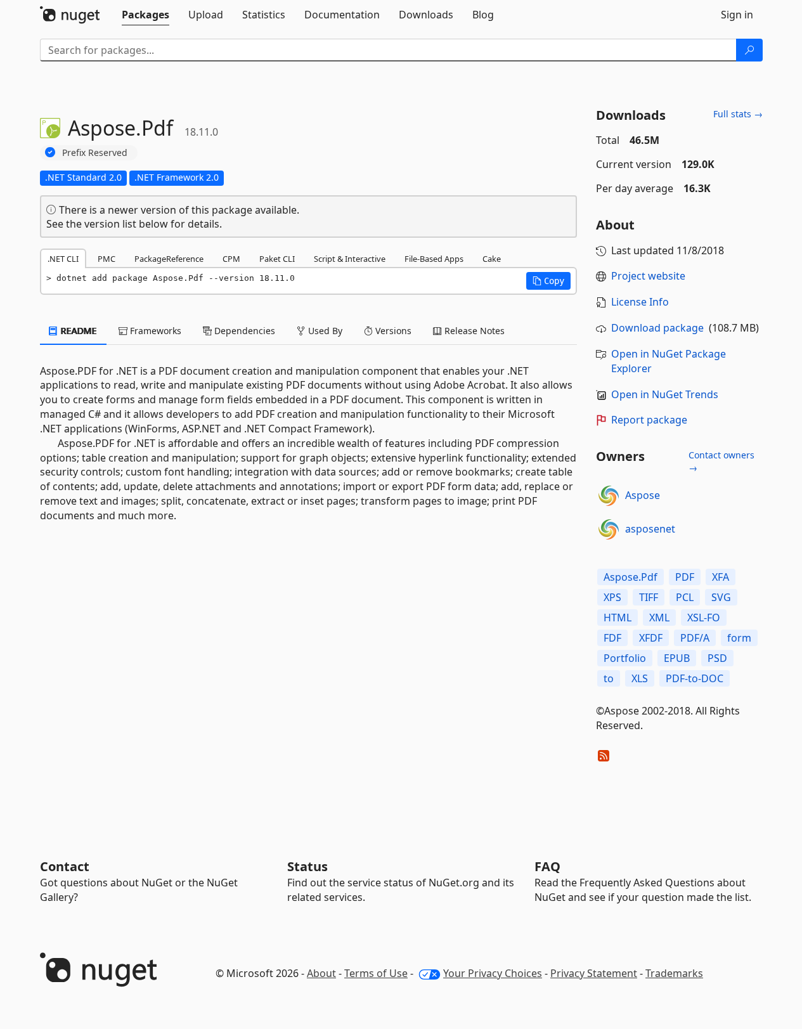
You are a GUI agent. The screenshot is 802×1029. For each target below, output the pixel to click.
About (321, 973)
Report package (649, 420)
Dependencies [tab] (243, 331)
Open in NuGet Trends (664, 394)
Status (307, 866)
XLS (639, 678)
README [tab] (77, 331)
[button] (548, 281)
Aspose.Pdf (630, 577)
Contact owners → (721, 461)
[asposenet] (608, 529)
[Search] (749, 50)
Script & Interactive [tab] (349, 258)
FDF (612, 638)
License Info (640, 302)
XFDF (651, 638)
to (609, 678)
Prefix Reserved (94, 152)
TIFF (648, 597)
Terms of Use (376, 973)
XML (659, 618)
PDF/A (694, 638)
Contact (64, 866)
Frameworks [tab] (154, 331)
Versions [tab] (392, 331)
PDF (684, 577)
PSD (717, 658)
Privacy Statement (593, 973)
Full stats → (738, 114)
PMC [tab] (106, 258)
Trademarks (674, 973)
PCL (685, 597)
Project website (648, 276)
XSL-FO (703, 618)
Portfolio (625, 658)
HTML (617, 618)
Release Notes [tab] (473, 331)
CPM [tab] (231, 258)
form (739, 638)
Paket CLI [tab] (277, 258)
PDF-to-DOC (694, 678)
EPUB (677, 658)
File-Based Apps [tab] (433, 258)
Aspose (642, 495)
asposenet (650, 529)
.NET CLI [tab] (63, 258)
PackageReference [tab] (169, 258)
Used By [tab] (324, 331)
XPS (612, 597)
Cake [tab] (491, 258)
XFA (720, 577)
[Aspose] (608, 495)
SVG (721, 597)
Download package (657, 328)
